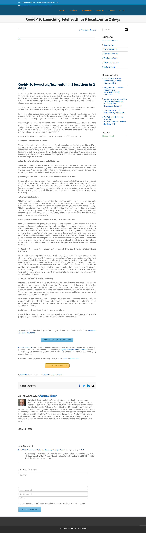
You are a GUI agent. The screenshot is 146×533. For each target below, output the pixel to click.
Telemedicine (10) (111, 62)
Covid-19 (44, 375)
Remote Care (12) (111, 54)
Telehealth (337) (110, 58)
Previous (84, 30)
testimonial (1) (109, 67)
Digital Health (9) (110, 49)
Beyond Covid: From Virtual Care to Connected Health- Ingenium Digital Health (41, 450)
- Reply (82, 450)
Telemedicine (51, 375)
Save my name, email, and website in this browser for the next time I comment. (54, 503)
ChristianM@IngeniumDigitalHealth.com (47, 2)
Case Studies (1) (110, 40)
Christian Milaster (25, 347)
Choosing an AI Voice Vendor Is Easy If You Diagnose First (112, 80)
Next (92, 30)
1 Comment (59, 375)
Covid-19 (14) (109, 45)
